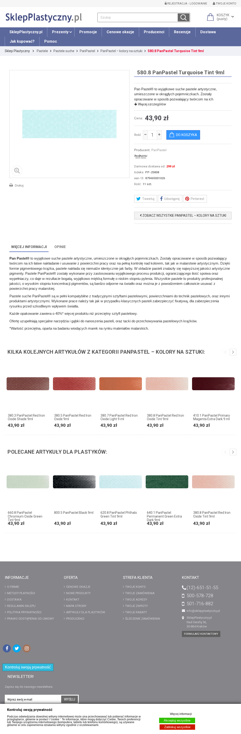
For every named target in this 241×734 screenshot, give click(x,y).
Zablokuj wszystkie (177, 727)
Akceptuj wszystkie (177, 720)
